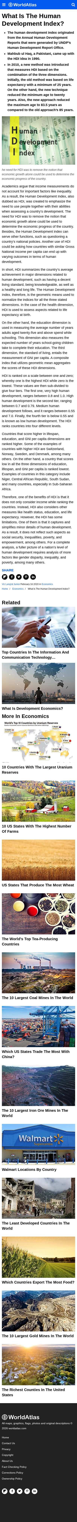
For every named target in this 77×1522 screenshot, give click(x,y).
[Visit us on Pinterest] (27, 1491)
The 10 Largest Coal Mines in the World (37, 998)
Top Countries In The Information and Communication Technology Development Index (35, 657)
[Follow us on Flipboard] (4, 1491)
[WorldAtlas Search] (73, 4)
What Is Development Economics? (32, 708)
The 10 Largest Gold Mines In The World (38, 1336)
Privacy (6, 1449)
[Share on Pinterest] (26, 577)
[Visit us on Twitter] (19, 1491)
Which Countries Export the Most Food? (38, 1282)
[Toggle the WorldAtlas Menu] (4, 4)
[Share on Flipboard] (4, 577)
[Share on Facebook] (12, 577)
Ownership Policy (12, 1478)
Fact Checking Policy (14, 1467)
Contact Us (8, 1443)
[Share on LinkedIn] (33, 577)
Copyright (7, 1455)
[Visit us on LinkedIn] (34, 1491)
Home (5, 1437)
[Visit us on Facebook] (12, 1491)
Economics (47, 584)
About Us (7, 1461)
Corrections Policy (12, 1472)
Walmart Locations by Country (29, 1169)
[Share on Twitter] (19, 577)
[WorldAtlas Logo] (23, 5)
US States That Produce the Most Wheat (38, 885)
